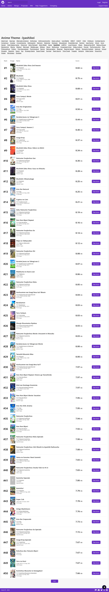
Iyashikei (57, 45)
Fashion (81, 43)
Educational (63, 43)
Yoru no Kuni (21, 561)
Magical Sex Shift (89, 45)
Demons (39, 43)
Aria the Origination (24, 107)
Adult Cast (4, 41)
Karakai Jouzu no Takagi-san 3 (27, 117)
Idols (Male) (43, 45)
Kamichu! (21, 480)
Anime (10, 6)
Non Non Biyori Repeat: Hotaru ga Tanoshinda (34, 375)
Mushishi (21, 67)
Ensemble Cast (73, 43)
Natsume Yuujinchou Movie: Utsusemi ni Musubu (35, 334)
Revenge (60, 49)
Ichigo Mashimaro (23, 509)
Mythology (55, 47)
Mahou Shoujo (101, 45)
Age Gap (12, 41)
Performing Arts (95, 47)
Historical (24, 45)
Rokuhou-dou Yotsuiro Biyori (27, 551)
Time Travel (66, 51)
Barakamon (20, 303)
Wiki (31, 6)
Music (48, 47)
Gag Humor (90, 43)
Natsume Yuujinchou (24, 160)
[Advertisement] (52, 22)
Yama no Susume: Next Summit (28, 457)
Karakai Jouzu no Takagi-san (26, 119)
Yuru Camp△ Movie (23, 96)
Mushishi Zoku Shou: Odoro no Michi (30, 148)
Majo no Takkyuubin (24, 241)
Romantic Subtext (87, 49)
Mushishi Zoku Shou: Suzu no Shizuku (30, 169)
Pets (103, 47)
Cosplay (12, 43)
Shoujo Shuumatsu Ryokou (26, 323)
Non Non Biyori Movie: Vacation (28, 395)
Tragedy (74, 51)
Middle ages (34, 47)
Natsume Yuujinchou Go (25, 230)
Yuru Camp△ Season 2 (24, 127)
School (104, 49)
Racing (42, 49)
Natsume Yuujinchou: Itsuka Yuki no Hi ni (32, 468)
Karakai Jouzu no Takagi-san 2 (27, 261)
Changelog (53, 6)
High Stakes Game (13, 45)
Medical (18, 47)
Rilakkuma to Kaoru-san (25, 272)
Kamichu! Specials (23, 478)
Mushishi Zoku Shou (24, 86)
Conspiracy (4, 43)
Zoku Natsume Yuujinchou (26, 210)
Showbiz (4, 51)
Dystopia (54, 43)
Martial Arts (5, 47)
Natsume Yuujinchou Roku (26, 282)
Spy (22, 51)
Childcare (90, 41)
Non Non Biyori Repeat (25, 220)
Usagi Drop (20, 138)
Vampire (81, 51)
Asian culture (56, 41)
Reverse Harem (69, 49)
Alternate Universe (23, 41)
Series (3, 6)
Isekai (50, 45)
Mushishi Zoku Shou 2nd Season (28, 65)
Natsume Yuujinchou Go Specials (28, 530)
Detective (47, 43)
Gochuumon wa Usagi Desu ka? (27, 294)
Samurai (97, 49)
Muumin (21, 356)
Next (54, 581)
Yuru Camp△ (21, 313)
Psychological (34, 49)
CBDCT (73, 41)
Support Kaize (103, 6)
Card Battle (65, 41)
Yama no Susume (23, 459)
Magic (80, 45)
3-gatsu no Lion (22, 199)
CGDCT (78, 41)
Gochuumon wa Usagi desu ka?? (28, 365)
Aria (20, 109)
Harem (3, 45)
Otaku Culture (77, 47)
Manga (16, 6)
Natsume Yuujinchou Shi (25, 251)
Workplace (10, 53)
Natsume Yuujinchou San (26, 158)
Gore (102, 43)
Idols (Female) (33, 45)
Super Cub (20, 499)
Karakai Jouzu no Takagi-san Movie (29, 344)
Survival (48, 51)
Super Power (40, 51)
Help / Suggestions (41, 6)
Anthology (33, 41)
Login (99, 2)
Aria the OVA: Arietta (24, 406)
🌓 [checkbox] (104, 587)
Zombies (18, 53)
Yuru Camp (22, 98)
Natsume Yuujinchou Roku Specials (29, 437)
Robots (78, 49)
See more (96, 68)
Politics (13, 49)
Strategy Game (30, 51)
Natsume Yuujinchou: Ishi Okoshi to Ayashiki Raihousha (37, 447)
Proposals (24, 6)
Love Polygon (72, 45)
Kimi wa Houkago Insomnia (26, 385)
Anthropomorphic (44, 41)
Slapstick (11, 51)
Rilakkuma (22, 274)
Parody (86, 47)
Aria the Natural (22, 189)
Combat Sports (100, 41)
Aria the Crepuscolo (23, 519)
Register (105, 2)
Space (18, 51)
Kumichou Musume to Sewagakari (29, 571)
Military (42, 47)
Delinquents (31, 43)
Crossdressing (21, 43)
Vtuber (3, 53)
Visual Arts (98, 51)
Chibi (84, 41)
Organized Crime (65, 47)
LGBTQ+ (64, 45)
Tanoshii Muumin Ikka (24, 354)
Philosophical (5, 49)
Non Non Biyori (23, 222)
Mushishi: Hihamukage (25, 179)
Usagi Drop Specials (23, 540)
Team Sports (57, 51)
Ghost (97, 43)
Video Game (89, 51)
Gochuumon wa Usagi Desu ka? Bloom (31, 292)
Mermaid (26, 47)
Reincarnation (50, 49)
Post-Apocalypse (23, 49)
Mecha (12, 47)
